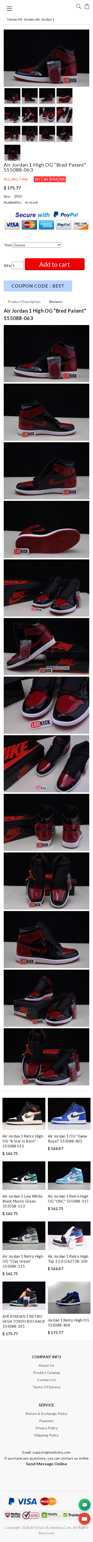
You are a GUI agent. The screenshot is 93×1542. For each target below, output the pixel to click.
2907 (18, 196)
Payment (46, 1421)
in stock (31, 202)
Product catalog (46, 1372)
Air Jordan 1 (45, 19)
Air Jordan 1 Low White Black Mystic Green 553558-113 (22, 1201)
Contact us (46, 1380)
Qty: (7, 265)
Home (12, 19)
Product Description (24, 301)
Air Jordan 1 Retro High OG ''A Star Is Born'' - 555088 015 (22, 1141)
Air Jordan (26, 19)
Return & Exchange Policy (46, 1413)
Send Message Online (46, 1463)
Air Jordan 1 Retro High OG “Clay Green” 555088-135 (22, 1261)
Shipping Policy (46, 1435)
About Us (46, 1365)
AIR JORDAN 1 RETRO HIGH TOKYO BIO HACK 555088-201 (23, 1321)
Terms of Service (46, 1387)
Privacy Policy (46, 1428)
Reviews (56, 301)
